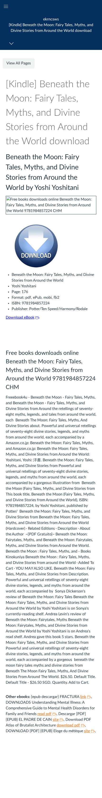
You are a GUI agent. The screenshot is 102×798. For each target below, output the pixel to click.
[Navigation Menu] (12, 43)
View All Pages (18, 63)
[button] (51, 25)
